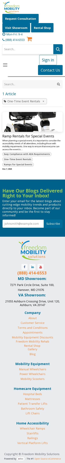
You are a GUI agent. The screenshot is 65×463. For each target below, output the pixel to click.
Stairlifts (32, 433)
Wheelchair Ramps (32, 428)
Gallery (32, 349)
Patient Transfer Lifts (32, 404)
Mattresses (32, 399)
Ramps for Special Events (18, 164)
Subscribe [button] (53, 223)
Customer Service (32, 323)
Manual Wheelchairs (32, 369)
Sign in (48, 60)
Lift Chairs (33, 413)
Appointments (32, 332)
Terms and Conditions (33, 328)
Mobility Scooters (32, 379)
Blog (33, 354)
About (32, 318)
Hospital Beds (32, 394)
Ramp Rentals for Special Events (28, 136)
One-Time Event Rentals (17, 159)
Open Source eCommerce (47, 458)
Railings (32, 438)
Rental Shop (32, 346)
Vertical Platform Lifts (32, 443)
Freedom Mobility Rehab (32, 341)
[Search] (58, 84)
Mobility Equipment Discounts (32, 337)
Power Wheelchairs (32, 374)
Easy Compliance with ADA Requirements (27, 154)
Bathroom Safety (32, 408)
